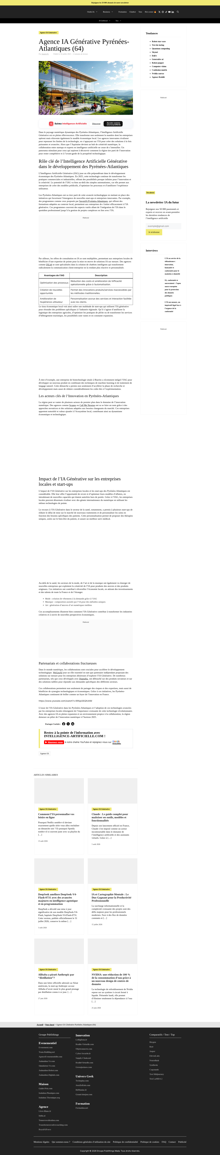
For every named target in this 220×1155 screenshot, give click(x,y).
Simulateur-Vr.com (47, 1066)
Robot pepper (158, 63)
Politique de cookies (149, 1142)
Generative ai (157, 59)
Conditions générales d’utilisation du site (91, 1142)
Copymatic (154, 1070)
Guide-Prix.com (45, 1088)
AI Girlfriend (103, 21)
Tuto (140, 12)
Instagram (162, 12)
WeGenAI (57, 672)
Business (106, 12)
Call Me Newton (87, 405)
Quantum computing (161, 48)
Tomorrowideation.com (49, 1120)
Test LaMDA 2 (155, 1079)
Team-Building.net (47, 1052)
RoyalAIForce (45, 1129)
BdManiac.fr (81, 1090)
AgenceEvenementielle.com (50, 1057)
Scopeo (72, 405)
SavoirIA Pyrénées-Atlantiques (93, 201)
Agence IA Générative (48, 33)
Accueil (40, 1025)
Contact (172, 1142)
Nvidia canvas (158, 73)
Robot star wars (159, 41)
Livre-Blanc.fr (45, 1111)
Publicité (182, 1142)
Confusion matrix (159, 70)
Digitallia (83, 678)
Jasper (152, 1051)
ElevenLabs (154, 1056)
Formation (123, 12)
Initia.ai (42, 1116)
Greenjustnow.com (84, 1067)
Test (117, 21)
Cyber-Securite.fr (83, 1053)
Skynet (155, 52)
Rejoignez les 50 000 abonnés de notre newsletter (110, 3)
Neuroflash (154, 1060)
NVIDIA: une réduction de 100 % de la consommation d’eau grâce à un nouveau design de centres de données (111, 979)
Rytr (151, 1047)
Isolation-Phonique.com (49, 1093)
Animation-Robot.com (48, 1070)
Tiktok (166, 12)
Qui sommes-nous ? (61, 1142)
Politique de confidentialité (125, 1142)
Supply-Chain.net (83, 1058)
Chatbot (132, 12)
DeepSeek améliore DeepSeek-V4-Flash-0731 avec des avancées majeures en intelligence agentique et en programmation (58, 899)
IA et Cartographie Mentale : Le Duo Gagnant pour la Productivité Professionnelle (111, 897)
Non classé (49, 1025)
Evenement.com (45, 1047)
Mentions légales (41, 1142)
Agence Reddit (158, 77)
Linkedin (172, 12)
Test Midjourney (156, 1074)
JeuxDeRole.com (83, 1085)
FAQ (164, 1142)
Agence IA (44, 753)
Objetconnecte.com (84, 1049)
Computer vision (159, 66)
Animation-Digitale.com (49, 1075)
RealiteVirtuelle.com (84, 1063)
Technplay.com (82, 1081)
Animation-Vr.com (47, 1061)
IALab (49, 264)
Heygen (152, 1042)
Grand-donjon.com (84, 1094)
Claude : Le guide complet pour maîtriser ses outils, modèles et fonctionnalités (110, 817)
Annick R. (45, 54)
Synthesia (153, 1065)
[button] (177, 12)
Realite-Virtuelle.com (85, 1044)
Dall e (154, 56)
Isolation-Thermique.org (49, 1098)
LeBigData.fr (81, 1040)
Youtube (169, 12)
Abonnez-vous (55, 742)
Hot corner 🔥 (150, 12)
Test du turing (158, 45)
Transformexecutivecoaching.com (53, 1125)
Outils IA (90, 12)
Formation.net (82, 1108)
